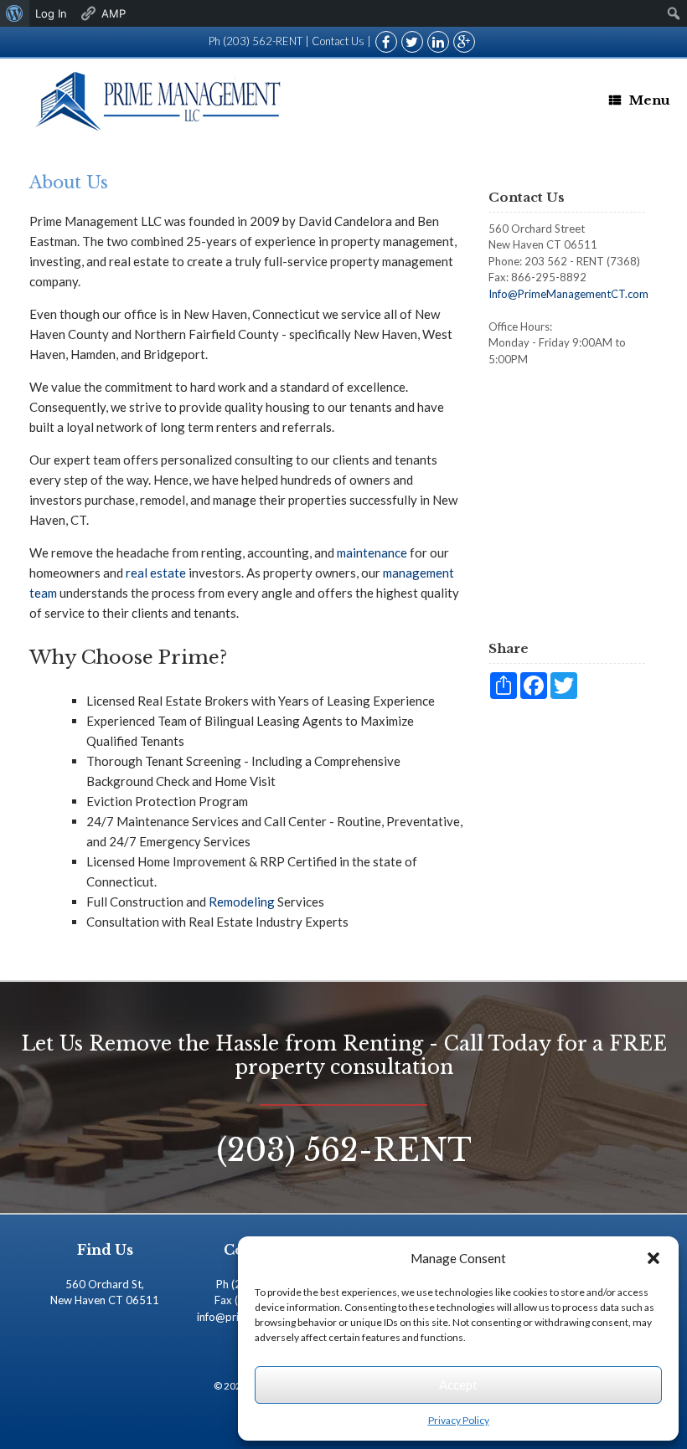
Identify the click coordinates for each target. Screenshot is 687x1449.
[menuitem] (14, 13)
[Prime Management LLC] (161, 101)
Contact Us (338, 41)
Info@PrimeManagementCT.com (568, 294)
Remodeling (242, 901)
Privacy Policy (458, 1420)
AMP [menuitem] (113, 13)
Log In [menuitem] (51, 13)
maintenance (372, 552)
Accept (458, 1384)
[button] (653, 1258)
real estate (156, 572)
